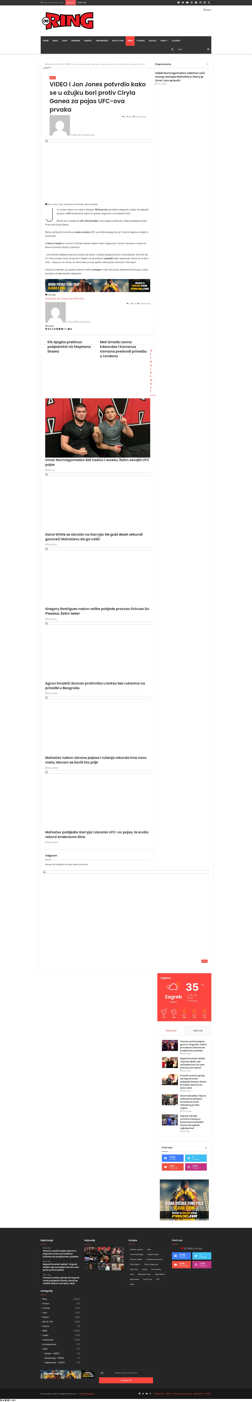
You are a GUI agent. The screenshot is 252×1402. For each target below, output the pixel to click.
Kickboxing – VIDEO (54, 1358)
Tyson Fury (147, 1279)
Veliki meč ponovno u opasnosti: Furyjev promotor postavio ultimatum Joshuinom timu (116, 2)
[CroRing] (68, 20)
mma (132, 1274)
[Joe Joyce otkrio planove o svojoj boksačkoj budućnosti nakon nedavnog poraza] (117, 1266)
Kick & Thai (118, 40)
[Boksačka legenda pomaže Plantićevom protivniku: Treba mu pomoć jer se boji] (104, 1258)
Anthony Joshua (136, 1249)
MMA (130, 40)
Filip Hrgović (135, 1264)
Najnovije (198, 1030)
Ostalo (152, 40)
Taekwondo (102, 40)
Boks (55, 40)
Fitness (141, 40)
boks (149, 1249)
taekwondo (134, 1279)
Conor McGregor (136, 1254)
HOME (46, 40)
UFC (158, 1279)
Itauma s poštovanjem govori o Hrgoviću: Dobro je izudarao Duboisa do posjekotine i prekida (193, 1046)
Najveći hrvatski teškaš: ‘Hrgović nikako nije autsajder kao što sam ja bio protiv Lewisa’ (192, 1063)
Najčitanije (171, 1030)
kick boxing (156, 1269)
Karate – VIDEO (52, 1353)
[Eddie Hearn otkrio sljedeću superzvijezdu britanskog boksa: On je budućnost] (90, 1266)
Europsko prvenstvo (154, 1259)
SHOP (208, 1394)
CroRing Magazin (86, 1394)
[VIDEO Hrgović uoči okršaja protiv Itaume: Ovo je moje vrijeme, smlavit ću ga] (104, 1266)
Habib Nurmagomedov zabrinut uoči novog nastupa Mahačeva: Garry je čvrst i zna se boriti (180, 76)
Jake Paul (134, 1269)
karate (144, 1269)
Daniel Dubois (153, 1254)
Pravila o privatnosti (182, 1394)
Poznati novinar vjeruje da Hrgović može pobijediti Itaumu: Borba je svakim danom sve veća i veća (193, 1081)
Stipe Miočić (160, 1274)
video (132, 1284)
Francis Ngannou (151, 1264)
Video (163, 40)
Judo (64, 40)
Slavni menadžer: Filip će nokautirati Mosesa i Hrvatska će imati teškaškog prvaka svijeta (193, 1102)
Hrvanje (75, 40)
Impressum (198, 1394)
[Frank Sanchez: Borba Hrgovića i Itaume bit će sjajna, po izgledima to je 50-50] (90, 1258)
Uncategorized (49, 1344)
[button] (126, 917)
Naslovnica (159, 1394)
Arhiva (169, 1394)
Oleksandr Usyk (144, 1274)
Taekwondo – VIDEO (55, 1362)
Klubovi (176, 40)
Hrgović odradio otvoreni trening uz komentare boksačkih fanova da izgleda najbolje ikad (191, 1122)
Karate (88, 40)
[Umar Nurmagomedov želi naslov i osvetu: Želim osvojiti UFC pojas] (104, 1250)
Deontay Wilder (136, 1259)
